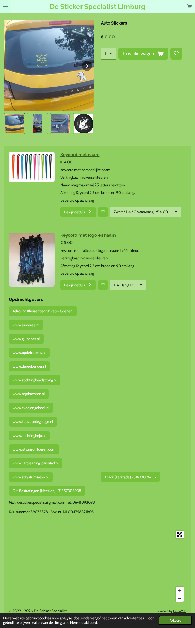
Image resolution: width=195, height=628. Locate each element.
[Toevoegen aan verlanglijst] (176, 54)
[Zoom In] (180, 590)
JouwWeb (179, 611)
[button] (14, 123)
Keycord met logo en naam (88, 235)
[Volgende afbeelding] (87, 66)
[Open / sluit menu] (5, 6)
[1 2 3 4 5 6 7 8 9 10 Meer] (108, 54)
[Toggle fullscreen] (180, 534)
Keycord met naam (80, 154)
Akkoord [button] (175, 620)
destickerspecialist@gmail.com (41, 502)
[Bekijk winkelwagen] (189, 6)
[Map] (97, 566)
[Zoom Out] (180, 598)
